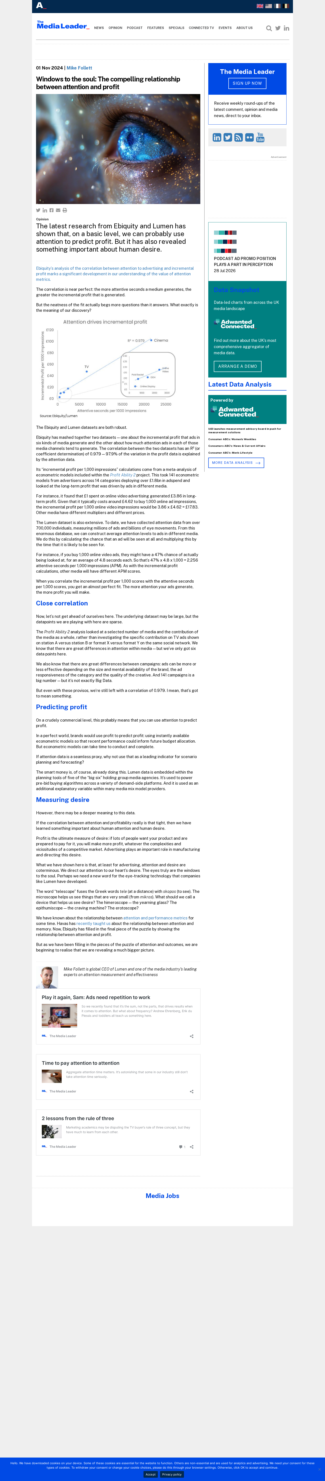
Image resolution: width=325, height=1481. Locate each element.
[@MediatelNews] (228, 137)
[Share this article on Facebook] (51, 210)
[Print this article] (65, 210)
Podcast (135, 28)
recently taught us (93, 923)
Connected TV (201, 28)
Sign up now (247, 83)
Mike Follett (79, 68)
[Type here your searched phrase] (269, 28)
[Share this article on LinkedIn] (45, 210)
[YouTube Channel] (261, 137)
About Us (244, 28)
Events (225, 28)
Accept (151, 1474)
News (99, 28)
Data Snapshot (236, 290)
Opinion (115, 28)
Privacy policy (172, 1474)
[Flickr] (250, 137)
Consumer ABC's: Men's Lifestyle (230, 452)
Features (155, 28)
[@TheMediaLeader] (278, 28)
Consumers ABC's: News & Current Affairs (237, 445)
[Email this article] (58, 210)
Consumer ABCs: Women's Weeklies (232, 439)
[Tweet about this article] (38, 210)
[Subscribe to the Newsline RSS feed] (239, 137)
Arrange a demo (237, 366)
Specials (176, 28)
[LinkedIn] (286, 28)
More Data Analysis (233, 462)
